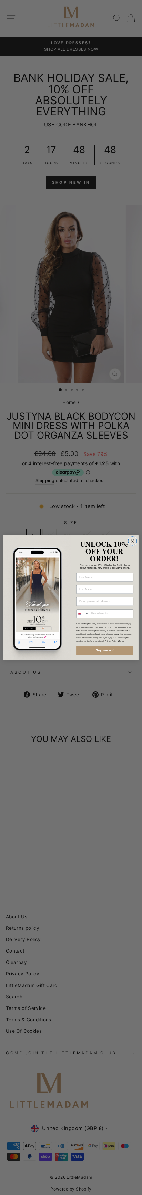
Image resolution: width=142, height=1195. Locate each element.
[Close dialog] (132, 540)
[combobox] (83, 613)
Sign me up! (105, 650)
